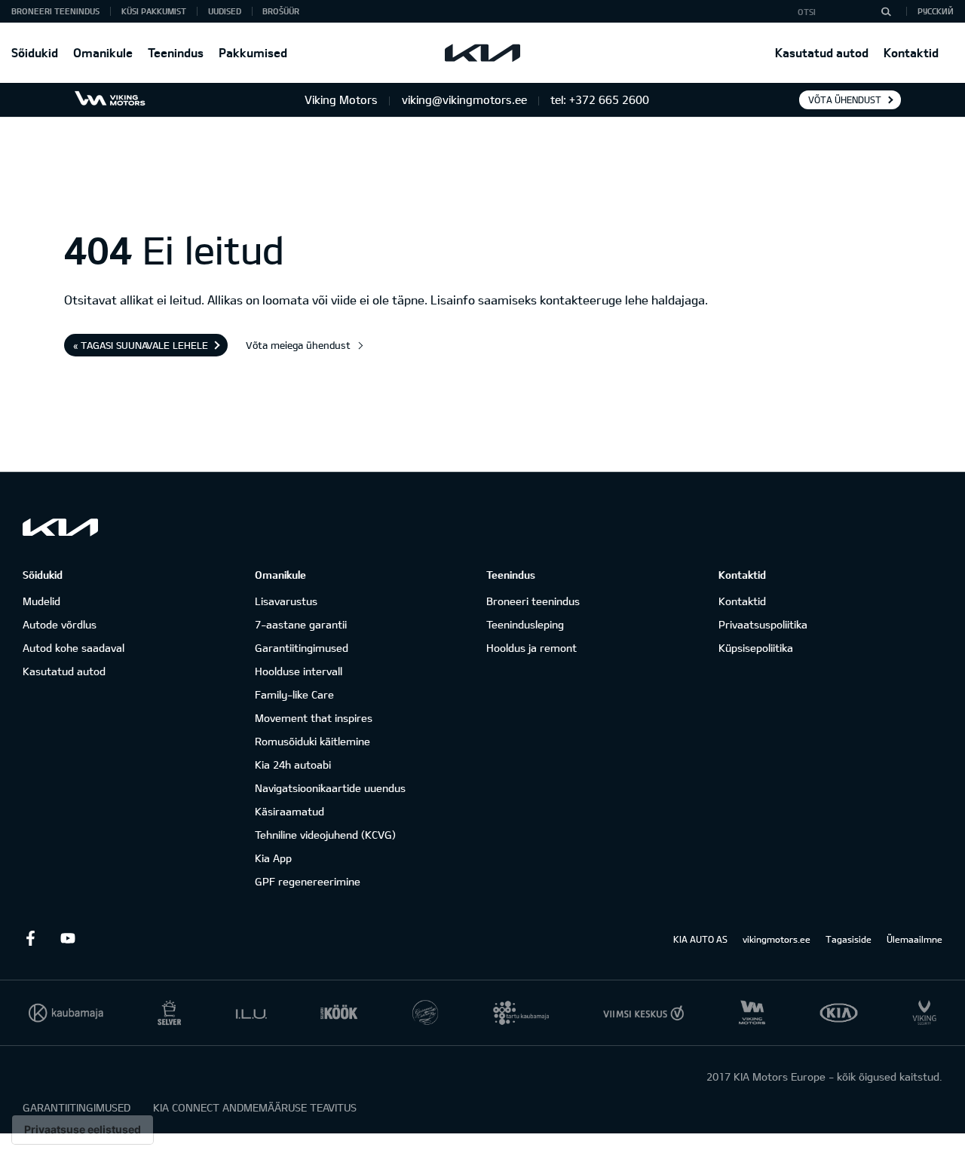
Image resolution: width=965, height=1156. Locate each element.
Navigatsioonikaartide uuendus (330, 787)
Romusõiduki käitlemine (312, 741)
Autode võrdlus (59, 624)
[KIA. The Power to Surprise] (60, 527)
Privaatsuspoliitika (762, 624)
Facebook (30, 938)
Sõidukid (34, 52)
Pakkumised (253, 52)
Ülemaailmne (914, 939)
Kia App (273, 858)
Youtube (67, 938)
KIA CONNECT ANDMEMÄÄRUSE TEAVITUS (255, 1107)
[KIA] (482, 53)
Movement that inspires (313, 717)
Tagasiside (849, 939)
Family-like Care (294, 694)
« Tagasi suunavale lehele (140, 345)
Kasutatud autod (821, 52)
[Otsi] (886, 11)
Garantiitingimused (301, 647)
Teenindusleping (525, 624)
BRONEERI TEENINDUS (55, 11)
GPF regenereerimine (307, 881)
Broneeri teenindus (533, 601)
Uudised (224, 11)
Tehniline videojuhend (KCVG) (325, 834)
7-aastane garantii (301, 624)
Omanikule (103, 52)
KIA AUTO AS (700, 939)
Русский (936, 11)
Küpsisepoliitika (755, 647)
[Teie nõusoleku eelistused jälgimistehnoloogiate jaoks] (82, 1129)
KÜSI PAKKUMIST (153, 11)
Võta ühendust (844, 99)
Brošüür (280, 11)
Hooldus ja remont (531, 647)
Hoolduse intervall (298, 671)
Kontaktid (911, 52)
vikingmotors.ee (776, 939)
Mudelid (41, 601)
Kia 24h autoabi (293, 764)
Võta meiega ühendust (298, 345)
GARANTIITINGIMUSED (76, 1107)
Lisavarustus (286, 601)
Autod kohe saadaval (73, 647)
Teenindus (176, 52)
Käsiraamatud (289, 811)
